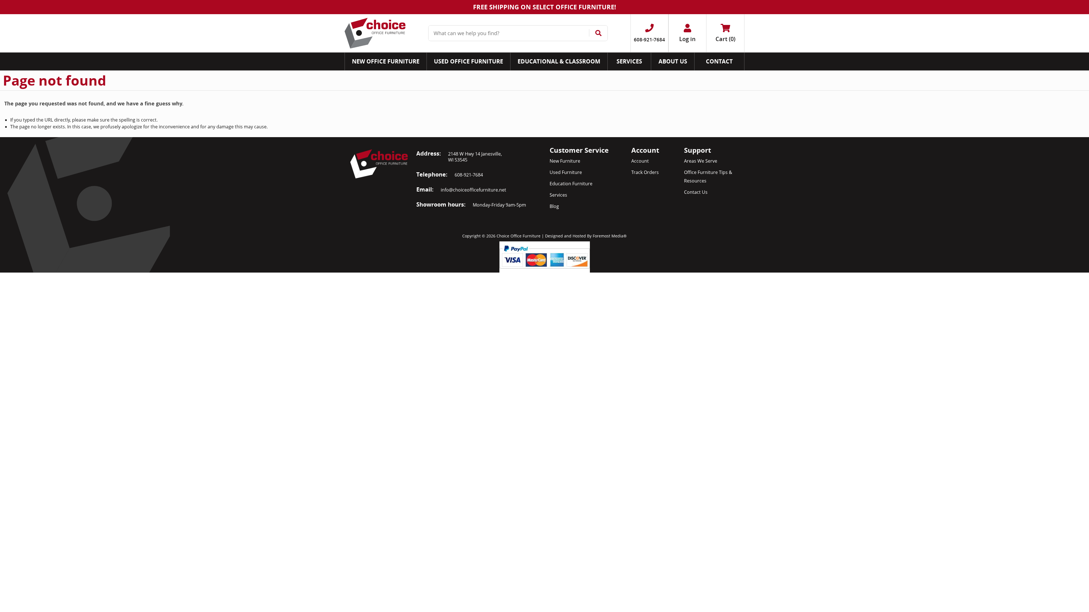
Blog (554, 206)
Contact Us (696, 192)
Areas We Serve (700, 161)
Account (640, 161)
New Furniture (565, 161)
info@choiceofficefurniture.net (473, 190)
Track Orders (645, 172)
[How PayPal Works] (544, 256)
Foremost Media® (610, 236)
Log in (687, 39)
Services (558, 195)
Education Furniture (571, 183)
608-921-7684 (469, 175)
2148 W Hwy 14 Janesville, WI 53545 (475, 157)
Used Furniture (566, 172)
